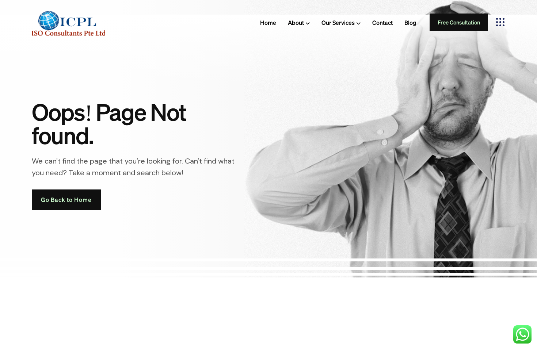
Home (268, 22)
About (296, 22)
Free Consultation (459, 22)
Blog (410, 22)
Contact (382, 22)
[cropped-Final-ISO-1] (68, 22)
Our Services (338, 22)
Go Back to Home (66, 199)
